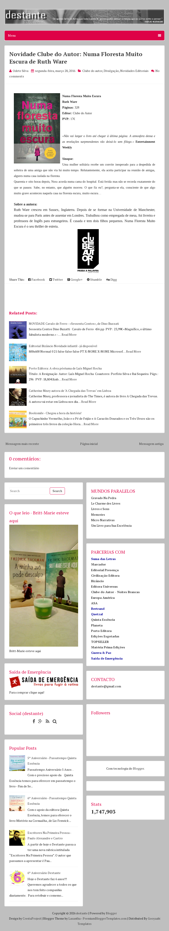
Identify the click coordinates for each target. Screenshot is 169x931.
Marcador (98, 564)
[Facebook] (32, 721)
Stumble (96, 279)
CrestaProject (32, 918)
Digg (113, 279)
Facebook (38, 279)
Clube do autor (92, 71)
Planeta (97, 625)
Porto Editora (101, 631)
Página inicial (89, 444)
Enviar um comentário (24, 468)
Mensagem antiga (151, 444)
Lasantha (74, 918)
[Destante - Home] (84, 23)
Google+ (76, 279)
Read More (69, 334)
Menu (12, 35)
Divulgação (111, 71)
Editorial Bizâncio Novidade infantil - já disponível (63, 346)
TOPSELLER (100, 642)
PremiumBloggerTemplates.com (105, 918)
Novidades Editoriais (134, 71)
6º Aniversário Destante (44, 873)
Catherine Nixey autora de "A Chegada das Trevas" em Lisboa (70, 391)
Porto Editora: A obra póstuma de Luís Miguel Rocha (65, 368)
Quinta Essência (103, 619)
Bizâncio (97, 581)
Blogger (138, 768)
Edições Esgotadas (105, 636)
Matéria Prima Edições (108, 647)
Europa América (103, 598)
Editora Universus (104, 586)
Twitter (57, 279)
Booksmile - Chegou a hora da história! (55, 413)
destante (82, 913)
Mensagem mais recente (22, 444)
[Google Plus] (39, 721)
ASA (94, 603)
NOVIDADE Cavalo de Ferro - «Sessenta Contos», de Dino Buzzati (74, 323)
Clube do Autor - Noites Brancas (115, 592)
